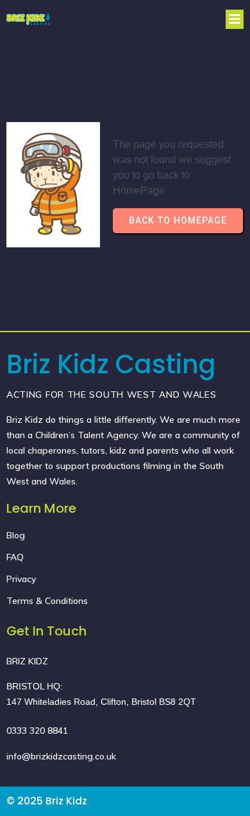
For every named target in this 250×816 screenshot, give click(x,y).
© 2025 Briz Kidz (46, 801)
